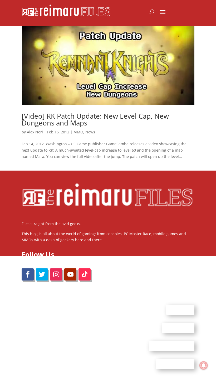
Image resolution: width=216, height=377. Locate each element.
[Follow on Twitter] (42, 274)
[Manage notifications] (203, 365)
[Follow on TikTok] (84, 274)
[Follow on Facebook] (28, 274)
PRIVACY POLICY (175, 363)
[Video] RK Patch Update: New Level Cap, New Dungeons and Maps (95, 119)
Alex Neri (35, 131)
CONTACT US (178, 327)
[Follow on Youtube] (70, 274)
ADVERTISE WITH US (172, 345)
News (90, 131)
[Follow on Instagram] (56, 274)
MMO (78, 131)
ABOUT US (180, 309)
